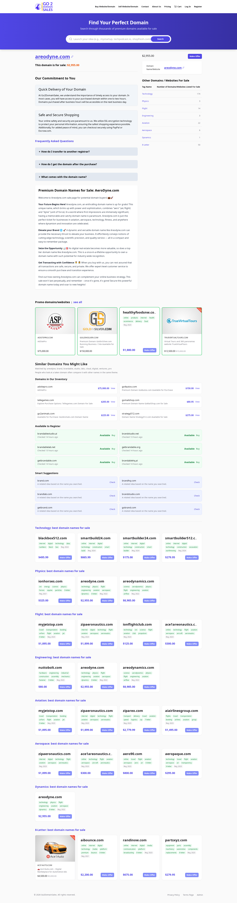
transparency (187, 763)
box (57, 547)
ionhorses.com (50, 581)
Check (112, 482)
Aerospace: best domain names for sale (62, 743)
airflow (126, 594)
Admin (200, 895)
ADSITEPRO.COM (45, 337)
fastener (42, 680)
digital (50, 543)
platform (103, 849)
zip (141, 719)
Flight (144, 108)
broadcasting (129, 852)
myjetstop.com (50, 624)
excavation (193, 547)
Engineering (147, 115)
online (126, 318)
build (83, 550)
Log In (188, 6)
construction (97, 547)
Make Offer (195, 56)
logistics (134, 719)
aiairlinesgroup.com (181, 710)
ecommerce (128, 321)
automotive (181, 849)
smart (107, 547)
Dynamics (146, 137)
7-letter (148, 719)
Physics (145, 101)
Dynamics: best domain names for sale (61, 787)
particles (58, 590)
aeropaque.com (178, 753)
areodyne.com (52, 56)
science (55, 586)
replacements (171, 852)
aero (136, 763)
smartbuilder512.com (182, 538)
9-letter (67, 590)
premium (84, 852)
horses (41, 590)
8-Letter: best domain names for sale (60, 830)
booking (63, 630)
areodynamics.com (138, 581)
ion (40, 586)
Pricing (167, 6)
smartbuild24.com (96, 538)
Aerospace (147, 130)
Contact (145, 6)
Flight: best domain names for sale (58, 614)
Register (198, 6)
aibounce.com (92, 840)
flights (168, 716)
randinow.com (135, 840)
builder (126, 550)
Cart (179, 6)
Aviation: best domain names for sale (60, 700)
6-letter (148, 763)
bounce (94, 852)
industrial (64, 673)
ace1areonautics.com (182, 624)
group (194, 719)
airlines (177, 719)
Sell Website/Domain (128, 6)
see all (77, 302)
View (113, 388)
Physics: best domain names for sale (59, 571)
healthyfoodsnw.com (140, 312)
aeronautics (105, 633)
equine (49, 590)
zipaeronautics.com (97, 624)
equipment (170, 845)
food (146, 321)
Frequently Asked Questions (54, 141)
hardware (43, 673)
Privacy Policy (173, 895)
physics (64, 586)
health (151, 318)
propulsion (142, 633)
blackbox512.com (52, 538)
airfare (41, 633)
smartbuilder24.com (139, 538)
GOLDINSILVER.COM (89, 337)
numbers (42, 547)
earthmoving (171, 550)
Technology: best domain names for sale (62, 528)
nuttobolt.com (50, 667)
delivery (139, 321)
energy (47, 586)
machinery (170, 849)
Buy (113, 435)
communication (130, 849)
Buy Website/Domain (105, 6)
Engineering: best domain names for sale (63, 657)
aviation (96, 590)
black (51, 547)
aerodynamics (137, 586)
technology (59, 543)
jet (63, 633)
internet (144, 318)
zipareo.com (133, 710)
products (134, 318)
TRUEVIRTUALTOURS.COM (176, 337)
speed (126, 719)
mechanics (65, 676)
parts (179, 845)
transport (127, 716)
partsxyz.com (176, 840)
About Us (156, 6)
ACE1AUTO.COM (44, 865)
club (134, 633)
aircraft (179, 633)
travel (41, 630)
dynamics (85, 594)
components (193, 849)
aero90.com (132, 753)
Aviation (145, 123)
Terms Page (188, 895)
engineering (86, 590)
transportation (51, 630)
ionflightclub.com (137, 624)
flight (103, 586)
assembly (55, 676)
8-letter (94, 594)
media (95, 849)
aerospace (106, 590)
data (68, 543)
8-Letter (145, 144)
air (142, 763)
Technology (147, 93)
